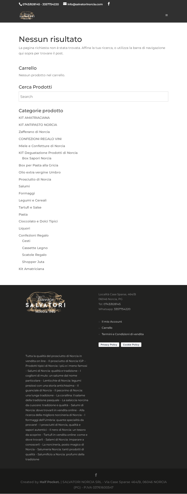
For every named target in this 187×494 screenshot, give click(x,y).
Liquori (24, 228)
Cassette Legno (35, 248)
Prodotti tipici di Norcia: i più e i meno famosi (56, 365)
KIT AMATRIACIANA (34, 118)
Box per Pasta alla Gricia (38, 165)
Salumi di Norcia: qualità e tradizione (52, 370)
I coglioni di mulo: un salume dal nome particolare (53, 375)
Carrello (107, 327)
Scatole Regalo (34, 255)
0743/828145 (112, 304)
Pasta (23, 214)
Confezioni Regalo (34, 235)
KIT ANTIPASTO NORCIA (38, 125)
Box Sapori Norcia (36, 158)
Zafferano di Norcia (34, 132)
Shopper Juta (33, 262)
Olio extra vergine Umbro (40, 172)
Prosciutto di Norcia (35, 179)
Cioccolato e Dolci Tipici (38, 221)
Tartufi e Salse (30, 207)
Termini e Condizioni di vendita (123, 334)
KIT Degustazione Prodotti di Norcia (48, 153)
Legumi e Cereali (33, 200)
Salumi (24, 186)
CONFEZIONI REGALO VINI (40, 139)
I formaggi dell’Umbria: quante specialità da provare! (55, 419)
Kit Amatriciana (31, 269)
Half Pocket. (50, 482)
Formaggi (27, 193)
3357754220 (122, 309)
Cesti (26, 241)
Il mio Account (112, 321)
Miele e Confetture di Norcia (42, 146)
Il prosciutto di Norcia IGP (66, 361)
